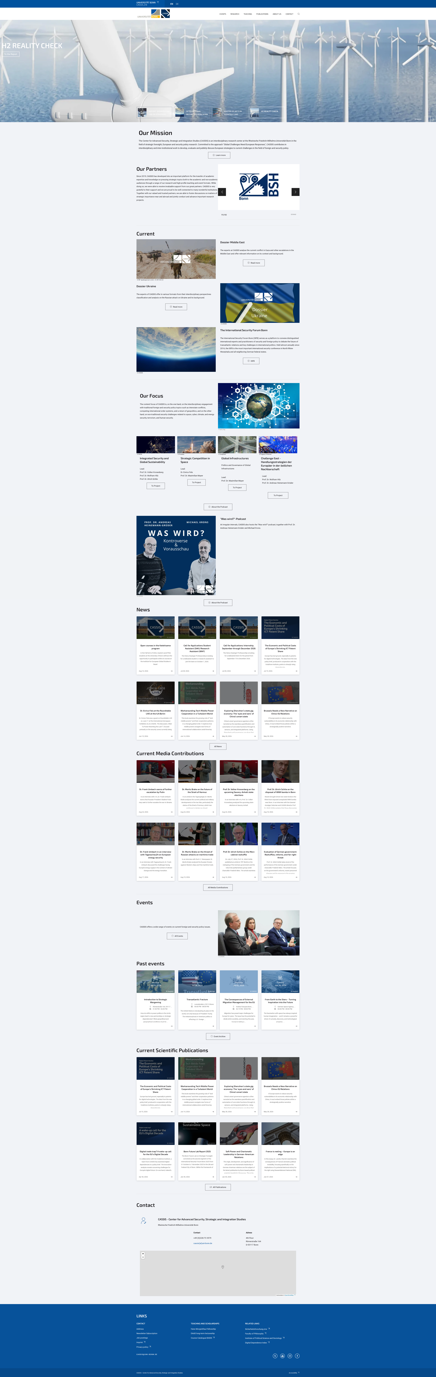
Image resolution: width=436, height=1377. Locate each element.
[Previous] (427, 119)
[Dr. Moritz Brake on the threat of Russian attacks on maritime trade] (213, 877)
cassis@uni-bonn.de (146, 1354)
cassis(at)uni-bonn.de (202, 1243)
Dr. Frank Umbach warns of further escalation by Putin (155, 790)
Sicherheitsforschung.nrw (256, 1329)
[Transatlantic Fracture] (213, 1026)
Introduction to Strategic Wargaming (155, 1001)
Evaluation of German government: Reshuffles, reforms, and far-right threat (280, 854)
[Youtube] (282, 1356)
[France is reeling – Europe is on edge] (296, 1177)
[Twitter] (275, 1356)
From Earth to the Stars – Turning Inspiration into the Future (280, 1001)
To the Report (10, 54)
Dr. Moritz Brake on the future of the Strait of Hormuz (197, 790)
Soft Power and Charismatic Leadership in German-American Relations (239, 1154)
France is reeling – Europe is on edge (280, 1153)
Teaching (248, 14)
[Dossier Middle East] (176, 261)
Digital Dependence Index (256, 1343)
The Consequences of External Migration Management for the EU (239, 1001)
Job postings (142, 1338)
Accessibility (293, 1373)
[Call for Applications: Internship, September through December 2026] (255, 671)
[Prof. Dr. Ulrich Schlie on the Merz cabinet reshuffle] (255, 877)
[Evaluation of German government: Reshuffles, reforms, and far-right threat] (296, 877)
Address (140, 1329)
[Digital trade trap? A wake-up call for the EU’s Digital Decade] (171, 1177)
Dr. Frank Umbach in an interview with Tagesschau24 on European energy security (155, 854)
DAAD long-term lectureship (203, 1333)
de (177, 3)
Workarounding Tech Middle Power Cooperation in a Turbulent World (197, 712)
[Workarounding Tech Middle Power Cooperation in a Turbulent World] (213, 736)
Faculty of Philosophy (254, 1333)
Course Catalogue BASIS (201, 1338)
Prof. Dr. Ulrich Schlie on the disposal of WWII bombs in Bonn (280, 790)
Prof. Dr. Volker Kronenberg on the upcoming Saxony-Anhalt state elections (239, 792)
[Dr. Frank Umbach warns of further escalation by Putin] (171, 812)
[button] (222, 1267)
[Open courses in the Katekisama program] (171, 671)
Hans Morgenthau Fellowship (203, 1329)
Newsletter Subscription (146, 1333)
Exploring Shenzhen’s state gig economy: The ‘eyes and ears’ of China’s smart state (239, 713)
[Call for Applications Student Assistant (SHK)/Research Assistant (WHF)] (213, 671)
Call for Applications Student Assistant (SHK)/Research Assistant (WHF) (197, 648)
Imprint (139, 1342)
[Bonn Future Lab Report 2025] (213, 1177)
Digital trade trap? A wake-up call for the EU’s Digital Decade (155, 1153)
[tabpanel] (218, 71)
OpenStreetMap (289, 1295)
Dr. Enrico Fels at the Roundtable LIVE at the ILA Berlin (155, 712)
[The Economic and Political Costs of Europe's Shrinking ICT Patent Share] (296, 671)
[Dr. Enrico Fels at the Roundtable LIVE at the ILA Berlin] (171, 736)
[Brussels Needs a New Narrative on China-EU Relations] (296, 736)
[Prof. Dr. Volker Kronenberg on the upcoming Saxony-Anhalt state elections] (255, 812)
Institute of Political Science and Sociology (263, 1338)
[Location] (146, 1007)
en (171, 3)
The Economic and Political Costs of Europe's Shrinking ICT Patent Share (280, 648)
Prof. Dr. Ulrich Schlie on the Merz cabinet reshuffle (238, 853)
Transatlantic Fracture (197, 999)
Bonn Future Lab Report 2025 (197, 1151)
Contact (289, 14)
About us (277, 14)
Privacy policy (142, 1347)
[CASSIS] (153, 13)
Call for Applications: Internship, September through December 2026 (238, 647)
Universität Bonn (146, 2)
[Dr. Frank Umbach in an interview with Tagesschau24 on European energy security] (171, 877)
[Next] (433, 119)
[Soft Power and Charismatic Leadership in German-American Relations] (255, 1177)
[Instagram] (290, 1356)
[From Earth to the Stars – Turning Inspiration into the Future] (296, 1026)
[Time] (146, 1009)
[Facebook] (297, 1356)
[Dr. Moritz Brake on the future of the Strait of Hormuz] (213, 812)
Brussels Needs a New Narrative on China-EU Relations (280, 712)
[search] (298, 15)
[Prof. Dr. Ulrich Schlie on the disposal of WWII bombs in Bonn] (296, 812)
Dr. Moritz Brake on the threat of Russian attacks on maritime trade (197, 853)
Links (141, 1316)
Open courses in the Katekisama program (155, 647)
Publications (262, 14)
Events (223, 14)
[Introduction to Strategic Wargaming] (171, 1026)
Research (234, 14)
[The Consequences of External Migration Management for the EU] (255, 1026)
